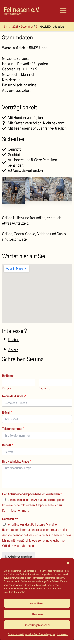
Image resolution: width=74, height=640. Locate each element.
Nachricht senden (18, 557)
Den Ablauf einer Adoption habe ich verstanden (32, 494)
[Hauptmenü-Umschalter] (63, 11)
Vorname (6, 388)
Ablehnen (37, 614)
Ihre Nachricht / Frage (16, 461)
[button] (68, 563)
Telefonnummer (13, 429)
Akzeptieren (37, 603)
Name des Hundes (14, 396)
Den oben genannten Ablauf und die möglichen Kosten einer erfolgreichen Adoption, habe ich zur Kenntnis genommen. (33, 505)
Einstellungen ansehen (37, 625)
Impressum (62, 634)
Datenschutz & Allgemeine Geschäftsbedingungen (31, 634)
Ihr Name (8, 376)
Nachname (44, 388)
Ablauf (13, 350)
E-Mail (7, 412)
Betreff (7, 445)
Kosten (13, 339)
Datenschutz (11, 519)
